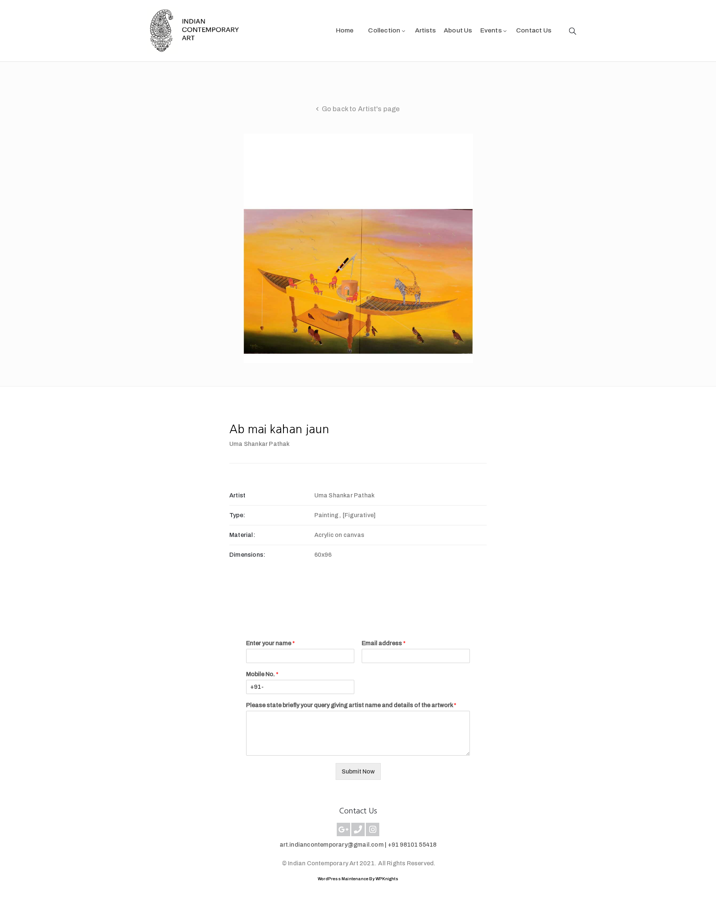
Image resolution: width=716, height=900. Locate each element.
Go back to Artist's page (361, 109)
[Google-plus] (343, 829)
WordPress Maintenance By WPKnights (358, 878)
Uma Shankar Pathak (259, 444)
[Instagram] (372, 829)
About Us (458, 30)
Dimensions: (247, 554)
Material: (242, 535)
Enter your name (270, 643)
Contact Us (533, 30)
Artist (237, 495)
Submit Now (358, 771)
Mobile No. (262, 674)
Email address (384, 643)
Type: (237, 515)
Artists (425, 30)
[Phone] (358, 829)
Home (345, 30)
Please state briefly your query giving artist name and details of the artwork (351, 705)
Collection (384, 30)
